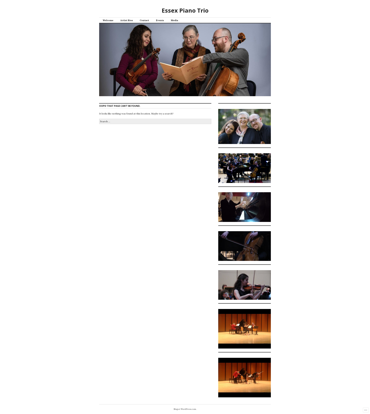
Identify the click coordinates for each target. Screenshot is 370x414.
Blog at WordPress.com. (185, 409)
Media (174, 20)
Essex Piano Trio (185, 10)
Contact (144, 20)
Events (160, 20)
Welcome (108, 20)
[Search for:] (155, 121)
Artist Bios (126, 20)
